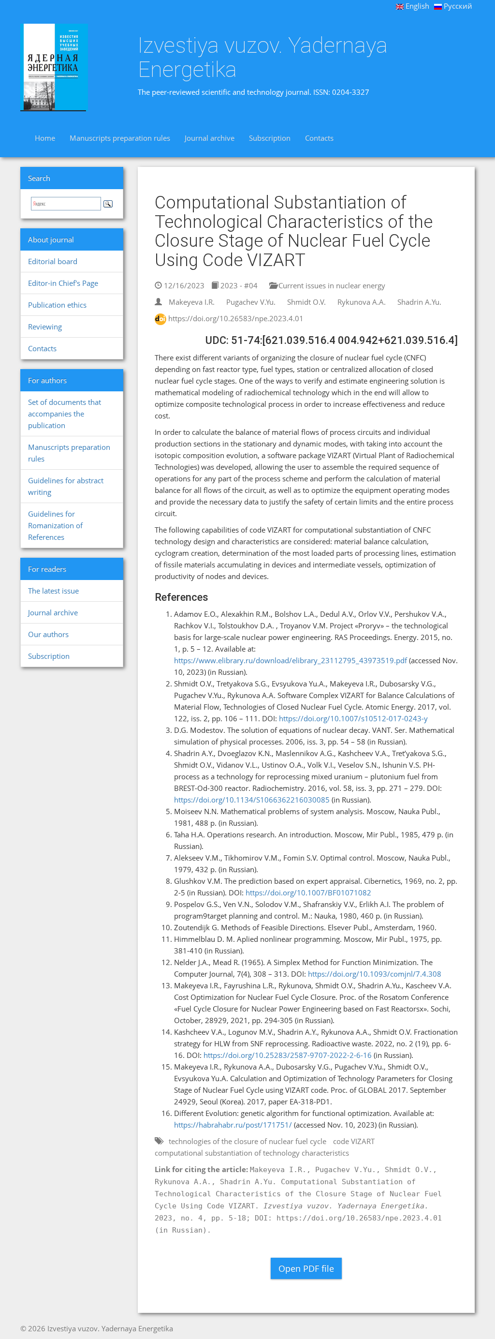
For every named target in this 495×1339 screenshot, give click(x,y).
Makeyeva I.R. (192, 302)
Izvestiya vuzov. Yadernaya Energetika (263, 57)
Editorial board (52, 261)
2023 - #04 (238, 285)
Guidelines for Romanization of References (55, 525)
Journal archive (209, 138)
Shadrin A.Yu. (419, 302)
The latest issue (53, 590)
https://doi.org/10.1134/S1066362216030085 (252, 799)
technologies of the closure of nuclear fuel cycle (247, 1141)
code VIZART (354, 1141)
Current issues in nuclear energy (331, 285)
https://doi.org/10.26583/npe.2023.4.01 (236, 318)
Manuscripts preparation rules (120, 138)
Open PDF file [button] (306, 1268)
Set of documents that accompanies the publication (64, 413)
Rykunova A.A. (361, 302)
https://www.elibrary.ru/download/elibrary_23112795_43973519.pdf (290, 660)
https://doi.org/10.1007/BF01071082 (308, 892)
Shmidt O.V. (306, 302)
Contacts (319, 138)
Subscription (270, 138)
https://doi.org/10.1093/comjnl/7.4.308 (374, 974)
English (416, 6)
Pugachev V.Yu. (251, 302)
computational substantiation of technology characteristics (252, 1153)
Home (45, 138)
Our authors (48, 634)
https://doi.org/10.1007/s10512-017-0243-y (353, 718)
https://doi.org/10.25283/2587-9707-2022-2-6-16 (288, 1055)
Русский (457, 6)
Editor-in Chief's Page (63, 283)
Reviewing (45, 326)
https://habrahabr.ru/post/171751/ (233, 1125)
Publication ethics (57, 305)
